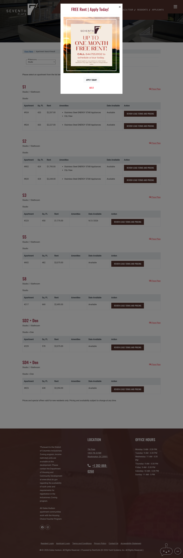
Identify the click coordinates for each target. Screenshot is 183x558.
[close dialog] (119, 7)
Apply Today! (91, 79)
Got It (91, 87)
